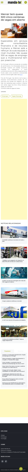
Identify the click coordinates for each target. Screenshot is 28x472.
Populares (7, 351)
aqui (21, 74)
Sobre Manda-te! (5, 448)
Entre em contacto (6, 450)
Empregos (5, 96)
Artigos (3, 435)
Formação (3, 438)
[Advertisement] (14, 159)
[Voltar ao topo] (21, 469)
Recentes (20, 351)
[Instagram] (2, 461)
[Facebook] (5, 461)
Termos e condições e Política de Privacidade (13, 452)
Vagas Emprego (16, 96)
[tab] (7, 351)
